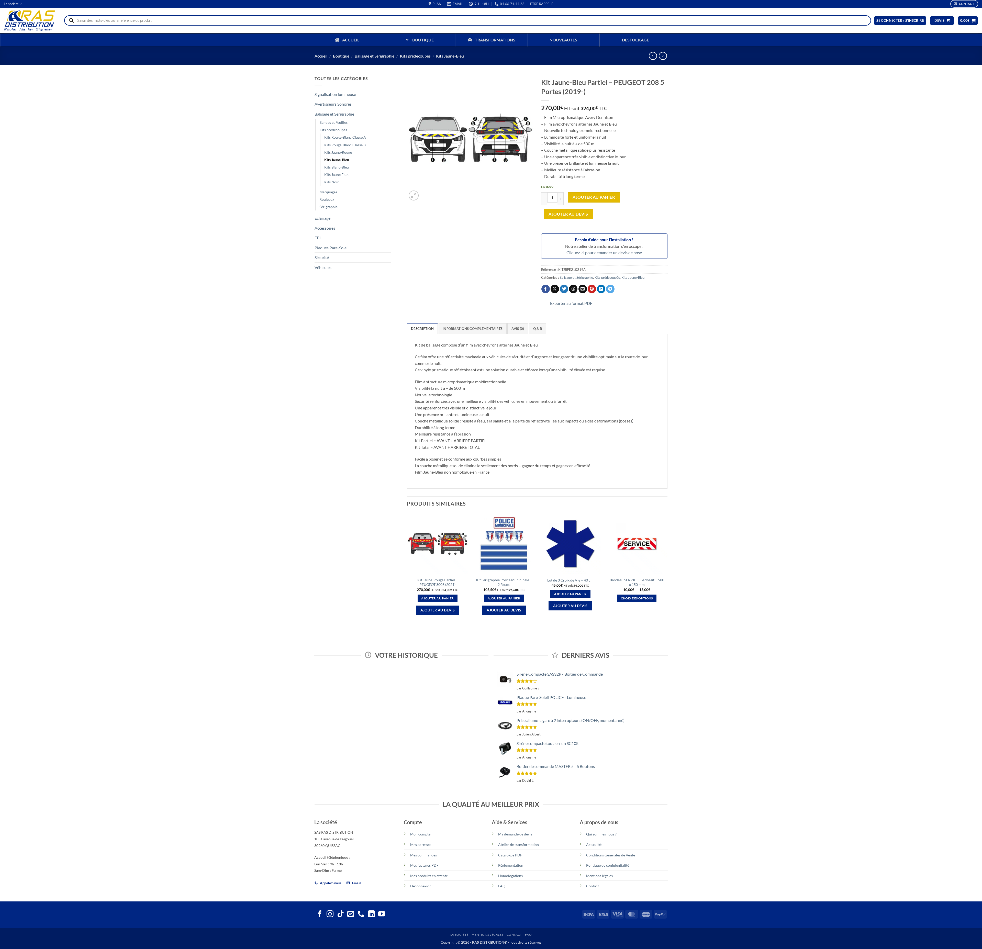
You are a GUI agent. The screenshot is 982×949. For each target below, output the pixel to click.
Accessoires (325, 228)
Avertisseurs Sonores (333, 104)
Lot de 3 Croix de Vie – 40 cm (570, 580)
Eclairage (322, 218)
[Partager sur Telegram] (610, 289)
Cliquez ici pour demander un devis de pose (604, 252)
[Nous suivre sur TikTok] (340, 914)
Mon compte (420, 834)
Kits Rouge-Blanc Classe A (345, 137)
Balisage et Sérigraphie (374, 55)
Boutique (341, 55)
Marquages (328, 192)
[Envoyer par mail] (582, 289)
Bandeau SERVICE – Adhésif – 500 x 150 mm (637, 582)
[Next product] (653, 56)
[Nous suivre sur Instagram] (330, 914)
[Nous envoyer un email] (350, 914)
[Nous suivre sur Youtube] (381, 914)
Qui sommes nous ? (601, 834)
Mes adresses (420, 844)
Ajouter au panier (594, 197)
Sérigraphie (328, 207)
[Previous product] (663, 56)
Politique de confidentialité (607, 865)
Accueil (321, 55)
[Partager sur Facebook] (545, 289)
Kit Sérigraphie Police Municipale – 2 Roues (504, 582)
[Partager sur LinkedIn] (601, 289)
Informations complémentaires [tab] (473, 329)
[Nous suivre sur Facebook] (319, 914)
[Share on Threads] (573, 289)
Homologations (510, 876)
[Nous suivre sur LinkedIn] (371, 914)
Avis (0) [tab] (517, 329)
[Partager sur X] (555, 289)
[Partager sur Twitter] (564, 289)
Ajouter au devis (568, 214)
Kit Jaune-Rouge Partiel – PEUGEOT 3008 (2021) (437, 582)
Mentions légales (599, 876)
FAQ (501, 886)
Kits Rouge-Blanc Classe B (345, 145)
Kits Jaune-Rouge (338, 152)
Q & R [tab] (537, 329)
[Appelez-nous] (361, 914)
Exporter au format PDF (571, 303)
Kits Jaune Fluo (336, 174)
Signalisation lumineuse (335, 94)
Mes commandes (423, 855)
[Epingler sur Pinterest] (592, 289)
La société (11, 4)
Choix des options (637, 598)
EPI (318, 237)
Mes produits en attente (429, 876)
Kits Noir (331, 182)
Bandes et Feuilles (333, 122)
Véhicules (323, 267)
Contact (592, 886)
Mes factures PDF (424, 865)
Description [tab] (422, 329)
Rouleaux (326, 199)
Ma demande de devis (515, 834)
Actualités (594, 844)
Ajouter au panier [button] (437, 598)
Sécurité (322, 257)
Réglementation (510, 865)
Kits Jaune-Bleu (450, 55)
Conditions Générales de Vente (610, 855)
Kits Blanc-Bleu (336, 167)
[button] (541, 4)
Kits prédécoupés (415, 55)
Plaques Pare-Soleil (332, 247)
